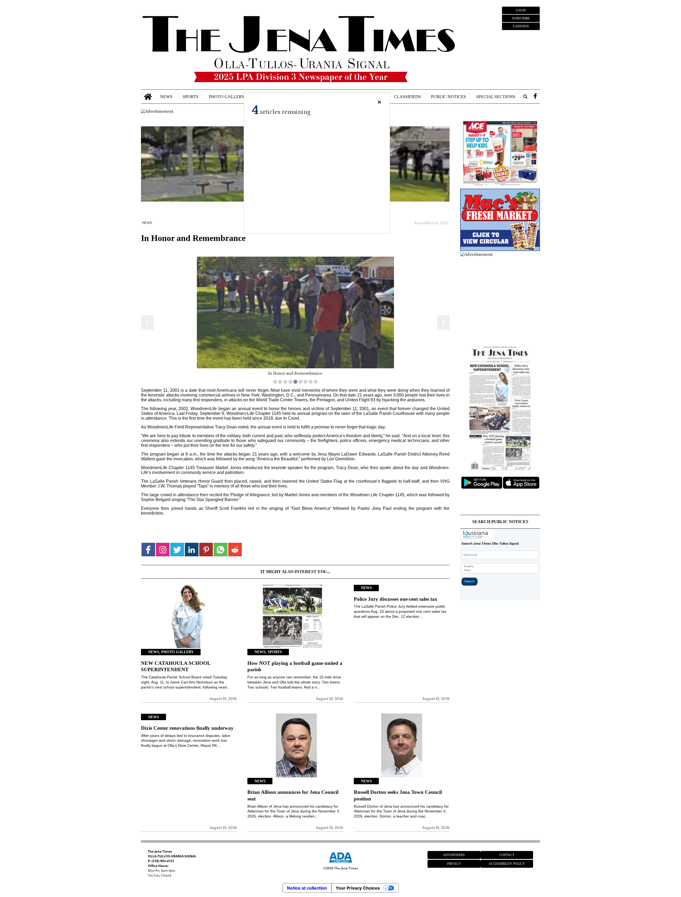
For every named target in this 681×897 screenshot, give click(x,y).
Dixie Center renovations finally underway (187, 728)
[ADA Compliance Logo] (340, 863)
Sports (190, 96)
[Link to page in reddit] (235, 549)
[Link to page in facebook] (148, 549)
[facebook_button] (535, 96)
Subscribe (521, 18)
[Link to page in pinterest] (206, 549)
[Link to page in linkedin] (191, 549)
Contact (506, 855)
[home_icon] (148, 96)
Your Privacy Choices (358, 888)
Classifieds (407, 96)
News (166, 96)
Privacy (454, 864)
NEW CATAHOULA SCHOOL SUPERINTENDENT (175, 666)
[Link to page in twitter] (177, 549)
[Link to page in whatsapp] (220, 549)
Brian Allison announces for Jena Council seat (292, 795)
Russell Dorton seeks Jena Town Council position (398, 795)
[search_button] (525, 97)
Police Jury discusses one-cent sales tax (395, 599)
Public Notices (448, 96)
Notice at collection (307, 888)
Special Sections (495, 96)
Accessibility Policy (507, 864)
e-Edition (521, 26)
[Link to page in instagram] (162, 549)
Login (521, 10)
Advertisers (454, 855)
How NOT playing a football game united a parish (294, 666)
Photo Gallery (227, 96)
